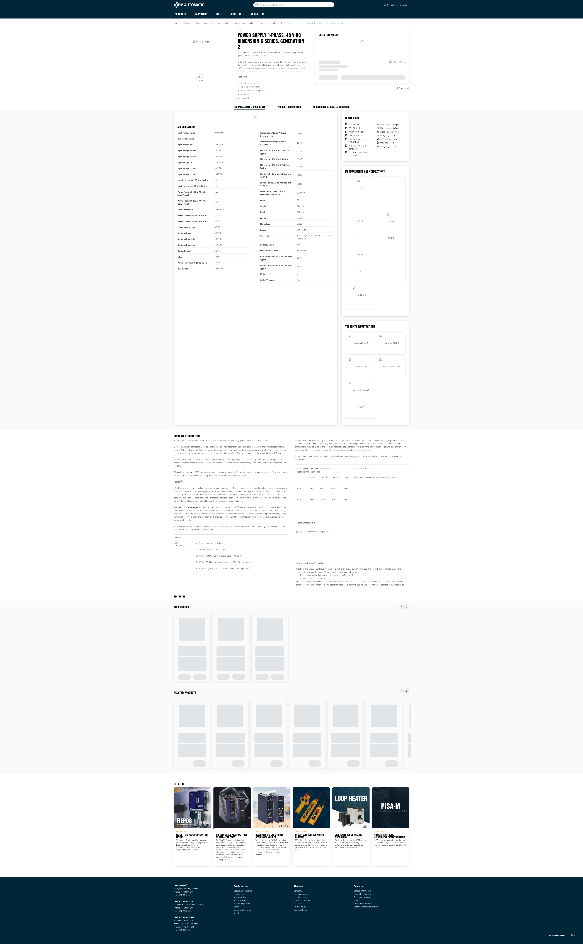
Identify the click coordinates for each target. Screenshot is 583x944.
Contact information (362, 891)
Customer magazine (302, 894)
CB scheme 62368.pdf (389, 128)
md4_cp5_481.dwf (388, 146)
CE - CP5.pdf (354, 128)
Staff (356, 900)
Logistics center (300, 897)
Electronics (238, 894)
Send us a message (362, 897)
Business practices (302, 900)
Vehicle (237, 913)
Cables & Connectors (243, 891)
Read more (242, 77)
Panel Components (242, 903)
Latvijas (394, 5)
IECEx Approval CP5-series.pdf (358, 154)
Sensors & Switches (242, 910)
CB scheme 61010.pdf (389, 124)
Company (298, 891)
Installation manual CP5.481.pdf (357, 140)
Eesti (386, 5)
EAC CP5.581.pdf (356, 135)
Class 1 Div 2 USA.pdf (389, 132)
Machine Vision (240, 900)
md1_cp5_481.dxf (388, 135)
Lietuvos (403, 5)
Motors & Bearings (242, 897)
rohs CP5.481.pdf (356, 132)
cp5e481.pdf (354, 124)
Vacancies (298, 903)
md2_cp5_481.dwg (388, 139)
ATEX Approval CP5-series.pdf (358, 147)
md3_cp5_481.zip (387, 142)
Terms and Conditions (363, 903)
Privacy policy (300, 906)
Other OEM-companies (363, 894)
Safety (236, 906)
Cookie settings (300, 910)
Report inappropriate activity (366, 906)
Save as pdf (404, 88)
